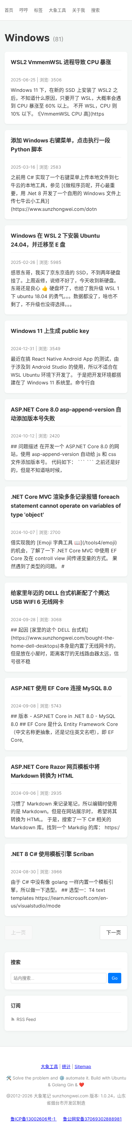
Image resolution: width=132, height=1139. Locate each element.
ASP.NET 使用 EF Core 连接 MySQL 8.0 (61, 688)
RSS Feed (26, 1019)
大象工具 (57, 10)
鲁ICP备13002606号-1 (33, 1118)
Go (115, 978)
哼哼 (23, 10)
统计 (66, 1066)
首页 (9, 10)
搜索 (95, 10)
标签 (38, 10)
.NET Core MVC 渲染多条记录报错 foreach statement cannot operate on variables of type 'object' (66, 506)
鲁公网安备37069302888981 (92, 1118)
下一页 (113, 932)
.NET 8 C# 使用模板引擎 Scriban (52, 854)
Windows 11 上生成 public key (50, 331)
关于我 (78, 10)
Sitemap (83, 1066)
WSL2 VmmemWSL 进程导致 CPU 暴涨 (61, 62)
